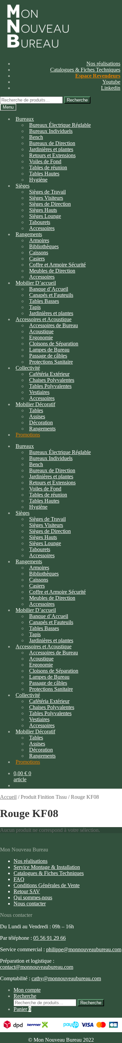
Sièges (22, 186)
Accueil (8, 797)
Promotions (28, 435)
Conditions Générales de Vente (47, 885)
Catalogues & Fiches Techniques (85, 70)
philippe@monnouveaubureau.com (83, 949)
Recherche (77, 100)
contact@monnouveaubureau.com (36, 967)
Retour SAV (27, 891)
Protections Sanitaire (51, 362)
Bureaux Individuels (51, 131)
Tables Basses (44, 301)
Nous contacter (30, 903)
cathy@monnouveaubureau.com (66, 978)
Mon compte (27, 990)
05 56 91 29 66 (49, 938)
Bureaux (25, 119)
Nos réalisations (103, 63)
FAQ (19, 879)
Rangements (42, 428)
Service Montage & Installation (47, 867)
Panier (22, 1009)
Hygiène (38, 179)
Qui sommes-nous (33, 897)
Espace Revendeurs (97, 76)
